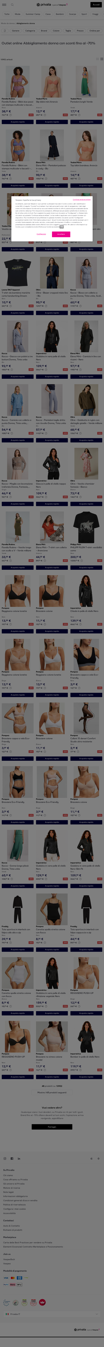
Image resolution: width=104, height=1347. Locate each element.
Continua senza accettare (82, 199)
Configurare (41, 234)
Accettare (61, 234)
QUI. (61, 227)
